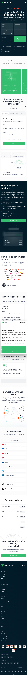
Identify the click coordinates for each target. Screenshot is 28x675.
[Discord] (5, 663)
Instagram (3, 586)
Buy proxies (20, 39)
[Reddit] (8, 663)
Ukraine (2, 609)
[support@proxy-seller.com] (2, 657)
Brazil (2, 616)
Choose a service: (5, 24)
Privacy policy (4, 636)
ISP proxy (3, 574)
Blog (2, 626)
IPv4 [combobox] (3, 26)
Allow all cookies (14, 348)
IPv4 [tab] (17, 113)
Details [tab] (13, 326)
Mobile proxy (3, 576)
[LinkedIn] (15, 663)
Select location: (17, 24)
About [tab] (22, 326)
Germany (3, 611)
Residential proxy (4, 571)
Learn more (13, 143)
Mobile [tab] (12, 113)
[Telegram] (11, 657)
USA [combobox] (16, 26)
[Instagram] (18, 663)
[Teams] (8, 657)
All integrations (4, 601)
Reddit (2, 598)
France (2, 618)
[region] (13, 81)
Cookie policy (4, 638)
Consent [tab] (5, 326)
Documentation (4, 629)
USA (2, 606)
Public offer (3, 633)
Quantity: (16, 30)
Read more (12, 381)
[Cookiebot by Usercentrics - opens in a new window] (20, 322)
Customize (12, 351)
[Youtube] (11, 663)
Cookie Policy (18, 343)
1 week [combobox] (3, 33)
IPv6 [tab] (22, 113)
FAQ (2, 631)
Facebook (3, 589)
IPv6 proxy (3, 581)
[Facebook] (5, 657)
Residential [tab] (5, 113)
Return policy (4, 640)
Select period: (4, 30)
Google (2, 591)
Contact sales (13, 147)
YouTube (3, 596)
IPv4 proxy (3, 578)
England (2, 613)
